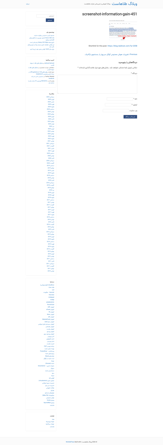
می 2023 (51, 126)
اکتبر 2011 (51, 261)
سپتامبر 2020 (50, 161)
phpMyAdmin (50, 302)
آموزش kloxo (50, 314)
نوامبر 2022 (51, 131)
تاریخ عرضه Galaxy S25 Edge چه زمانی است (42, 42)
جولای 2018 (51, 188)
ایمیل (134, 104)
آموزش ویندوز (50, 332)
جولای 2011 (51, 269)
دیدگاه (134, 73)
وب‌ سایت (133, 110)
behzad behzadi (49, 63)
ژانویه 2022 (51, 139)
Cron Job (51, 287)
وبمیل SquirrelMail (49, 403)
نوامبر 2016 (51, 219)
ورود (53, 419)
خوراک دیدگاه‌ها (50, 424)
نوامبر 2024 (51, 112)
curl (53, 290)
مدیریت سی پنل (49, 385)
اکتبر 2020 (51, 158)
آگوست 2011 (50, 266)
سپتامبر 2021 (50, 143)
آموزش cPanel (50, 309)
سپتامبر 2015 (50, 232)
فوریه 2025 (51, 104)
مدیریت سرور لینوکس (48, 383)
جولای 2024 (51, 114)
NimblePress (70, 442)
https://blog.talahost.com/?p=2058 (122, 46)
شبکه (52, 376)
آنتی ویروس (51, 336)
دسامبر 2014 (50, 242)
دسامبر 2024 (50, 109)
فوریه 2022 (51, 136)
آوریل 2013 (51, 254)
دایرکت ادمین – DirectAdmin (46, 366)
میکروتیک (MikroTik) (48, 395)
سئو (53, 373)
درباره (27, 4)
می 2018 (51, 190)
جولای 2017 (51, 207)
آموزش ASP (51, 307)
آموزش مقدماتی (50, 327)
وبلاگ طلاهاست (124, 4)
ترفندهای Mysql (49, 356)
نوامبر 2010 (51, 271)
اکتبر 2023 (51, 119)
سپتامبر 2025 (50, 97)
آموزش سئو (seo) (49, 322)
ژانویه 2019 (51, 173)
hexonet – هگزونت (48, 292)
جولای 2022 (51, 134)
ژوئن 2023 (51, 124)
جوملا (52, 361)
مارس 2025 (51, 102)
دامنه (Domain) (49, 363)
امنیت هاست (50, 344)
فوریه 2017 (51, 212)
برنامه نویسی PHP (49, 346)
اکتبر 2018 (51, 180)
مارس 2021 (51, 148)
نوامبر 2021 (51, 141)
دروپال (52, 368)
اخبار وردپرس (50, 341)
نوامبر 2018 (51, 178)
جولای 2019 (51, 168)
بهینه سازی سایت (49, 349)
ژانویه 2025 (51, 107)
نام (135, 99)
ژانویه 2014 (51, 246)
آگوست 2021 (50, 146)
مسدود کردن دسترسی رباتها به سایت (44, 35)
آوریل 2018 (51, 193)
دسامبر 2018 (50, 175)
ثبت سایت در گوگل (49, 358)
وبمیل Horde (50, 400)
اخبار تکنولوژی (50, 339)
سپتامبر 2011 (50, 264)
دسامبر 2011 (50, 259)
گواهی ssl (51, 378)
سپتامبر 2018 (50, 183)
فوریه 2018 (51, 195)
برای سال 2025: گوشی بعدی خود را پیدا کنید (42, 49)
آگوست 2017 (50, 205)
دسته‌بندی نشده (49, 371)
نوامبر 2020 (51, 156)
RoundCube (50, 305)
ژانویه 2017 (51, 215)
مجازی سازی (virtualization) (46, 381)
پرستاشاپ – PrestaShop (47, 351)
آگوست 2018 (50, 185)
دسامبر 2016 (50, 217)
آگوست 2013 (50, 249)
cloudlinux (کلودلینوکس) (47, 285)
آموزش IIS (51, 312)
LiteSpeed (51, 297)
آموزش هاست (50, 329)
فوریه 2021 (51, 151)
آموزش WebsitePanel (48, 319)
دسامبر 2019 (50, 166)
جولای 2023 (51, 121)
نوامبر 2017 (51, 202)
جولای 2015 (51, 234)
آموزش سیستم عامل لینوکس (46, 324)
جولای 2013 (51, 251)
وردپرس (52, 405)
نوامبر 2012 (51, 256)
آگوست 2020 (50, 163)
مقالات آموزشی (50, 388)
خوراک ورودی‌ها (50, 422)
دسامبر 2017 (50, 200)
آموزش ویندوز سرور (49, 334)
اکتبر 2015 (51, 229)
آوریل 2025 (51, 99)
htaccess (51, 295)
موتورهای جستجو (49, 393)
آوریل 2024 (51, 116)
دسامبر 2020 (50, 153)
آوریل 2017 (51, 210)
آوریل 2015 (51, 237)
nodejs (52, 300)
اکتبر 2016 (51, 222)
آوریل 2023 (51, 129)
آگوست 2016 (50, 224)
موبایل (52, 390)
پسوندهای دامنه (49, 354)
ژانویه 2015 (51, 239)
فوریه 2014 (51, 244)
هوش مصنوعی (50, 398)
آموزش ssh (51, 317)
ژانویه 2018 (51, 197)
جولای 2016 (51, 227)
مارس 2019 (51, 170)
